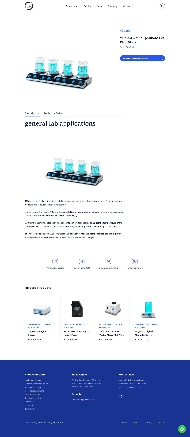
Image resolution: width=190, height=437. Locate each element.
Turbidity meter (31, 409)
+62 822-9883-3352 (137, 383)
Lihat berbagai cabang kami (83, 399)
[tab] (32, 113)
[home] (29, 6)
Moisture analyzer (32, 394)
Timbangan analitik (33, 398)
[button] (72, 6)
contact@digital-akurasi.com (131, 380)
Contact (127, 6)
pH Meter (29, 405)
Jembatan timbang (33, 380)
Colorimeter (30, 401)
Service (87, 6)
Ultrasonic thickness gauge (36, 383)
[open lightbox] (59, 63)
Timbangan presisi (33, 387)
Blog (99, 6)
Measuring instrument (34, 391)
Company (112, 6)
